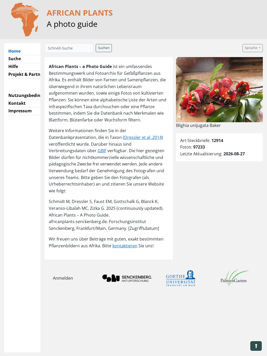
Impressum (20, 111)
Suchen (104, 48)
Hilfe (13, 66)
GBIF (102, 151)
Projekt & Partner (26, 74)
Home (16, 51)
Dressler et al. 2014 (143, 137)
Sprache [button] (251, 48)
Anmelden (63, 278)
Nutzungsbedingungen (32, 95)
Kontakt (17, 103)
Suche (14, 59)
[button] (256, 346)
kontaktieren (124, 246)
